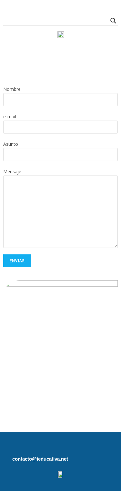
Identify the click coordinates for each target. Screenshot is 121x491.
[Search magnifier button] (113, 20)
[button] (60, 52)
